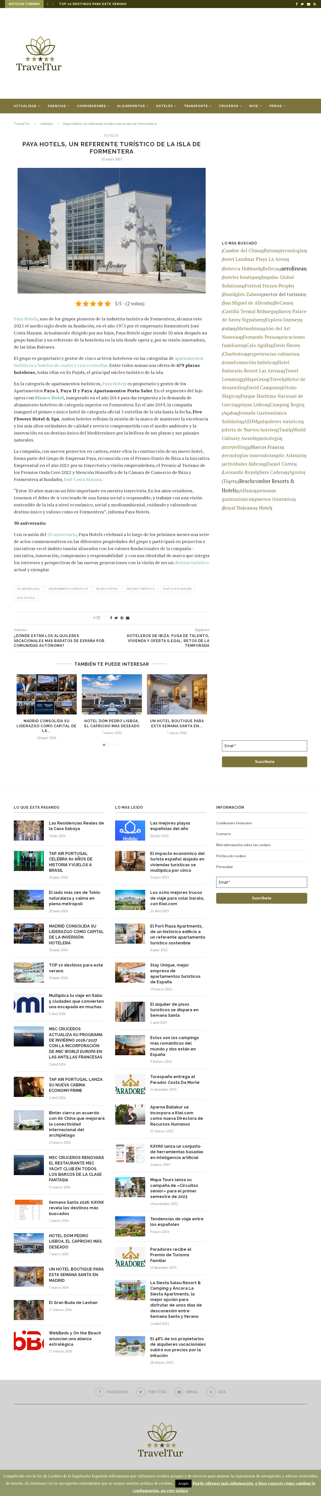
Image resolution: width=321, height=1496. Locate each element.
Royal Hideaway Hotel (247, 508)
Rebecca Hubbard (241, 269)
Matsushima (250, 328)
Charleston (234, 354)
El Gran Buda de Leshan (73, 1302)
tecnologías (293, 251)
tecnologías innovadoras (249, 455)
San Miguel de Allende (247, 303)
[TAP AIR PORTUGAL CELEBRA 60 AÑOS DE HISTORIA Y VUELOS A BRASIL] (29, 861)
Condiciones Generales (234, 823)
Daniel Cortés (280, 464)
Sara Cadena (273, 472)
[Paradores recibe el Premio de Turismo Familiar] (130, 1257)
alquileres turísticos (281, 421)
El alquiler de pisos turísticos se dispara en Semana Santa (174, 1010)
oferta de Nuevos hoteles (249, 430)
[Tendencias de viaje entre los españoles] (130, 1226)
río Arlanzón (291, 455)
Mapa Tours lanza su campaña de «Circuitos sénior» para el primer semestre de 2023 (174, 1188)
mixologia (270, 438)
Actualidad (25, 106)
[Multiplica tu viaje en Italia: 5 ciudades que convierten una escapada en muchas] (29, 1003)
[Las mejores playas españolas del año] (130, 831)
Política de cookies (231, 855)
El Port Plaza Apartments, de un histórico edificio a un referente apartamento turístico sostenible (177, 934)
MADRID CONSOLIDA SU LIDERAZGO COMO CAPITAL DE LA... (46, 726)
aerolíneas (293, 268)
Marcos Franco (267, 447)
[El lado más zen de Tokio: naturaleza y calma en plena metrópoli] (29, 900)
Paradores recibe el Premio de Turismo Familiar (170, 1255)
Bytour (271, 251)
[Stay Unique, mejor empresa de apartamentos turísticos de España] (130, 972)
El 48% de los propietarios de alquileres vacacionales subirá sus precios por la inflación (178, 1347)
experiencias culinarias (273, 354)
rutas (228, 328)
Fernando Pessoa (261, 337)
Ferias (275, 106)
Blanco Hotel (49, 398)
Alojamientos (131, 106)
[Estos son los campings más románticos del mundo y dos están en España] (130, 1045)
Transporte (196, 106)
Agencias (57, 106)
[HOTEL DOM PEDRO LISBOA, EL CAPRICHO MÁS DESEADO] (112, 694)
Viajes (20, 120)
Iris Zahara (249, 294)
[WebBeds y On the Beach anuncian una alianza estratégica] (29, 1340)
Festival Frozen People (269, 286)
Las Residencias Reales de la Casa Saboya (76, 826)
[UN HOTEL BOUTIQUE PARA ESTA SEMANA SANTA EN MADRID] (177, 694)
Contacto (223, 833)
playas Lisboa (252, 405)
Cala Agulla (258, 345)
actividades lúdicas (243, 464)
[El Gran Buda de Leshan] (29, 1310)
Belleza (270, 269)
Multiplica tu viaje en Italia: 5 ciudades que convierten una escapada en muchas (140, 4)
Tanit (284, 430)
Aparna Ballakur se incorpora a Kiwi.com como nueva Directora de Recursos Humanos (176, 1115)
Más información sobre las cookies (243, 844)
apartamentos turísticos (68, 589)
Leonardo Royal (240, 472)
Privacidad (224, 866)
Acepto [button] (183, 1483)
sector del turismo (284, 294)
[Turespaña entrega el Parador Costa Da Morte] (130, 1084)
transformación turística (249, 362)
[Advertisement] (210, 53)
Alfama (247, 491)
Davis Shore (286, 345)
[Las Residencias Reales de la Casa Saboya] (29, 831)
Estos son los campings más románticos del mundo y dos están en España (174, 1046)
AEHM (251, 421)
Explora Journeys (283, 320)
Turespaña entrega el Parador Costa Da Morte (175, 1079)
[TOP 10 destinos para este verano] (29, 972)
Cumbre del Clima (242, 251)
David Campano (263, 387)
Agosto (296, 472)
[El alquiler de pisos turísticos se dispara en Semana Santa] (130, 1012)
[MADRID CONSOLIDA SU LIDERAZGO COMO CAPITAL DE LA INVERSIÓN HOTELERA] (47, 694)
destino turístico (192, 562)
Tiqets (229, 481)
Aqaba (229, 413)
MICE (253, 106)
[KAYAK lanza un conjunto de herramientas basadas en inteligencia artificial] (130, 1154)
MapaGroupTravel (264, 379)
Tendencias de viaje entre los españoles (177, 1222)
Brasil (229, 294)
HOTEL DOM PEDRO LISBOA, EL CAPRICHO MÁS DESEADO (75, 1241)
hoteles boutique (241, 277)
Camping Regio (286, 405)
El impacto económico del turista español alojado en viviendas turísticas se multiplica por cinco (177, 862)
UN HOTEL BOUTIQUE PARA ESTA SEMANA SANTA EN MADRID (76, 1275)
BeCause (283, 303)
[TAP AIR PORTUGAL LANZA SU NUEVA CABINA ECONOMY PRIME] (29, 1087)
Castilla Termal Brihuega (249, 311)
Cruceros (228, 106)
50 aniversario (61, 534)
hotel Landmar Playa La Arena (255, 259)
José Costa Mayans (83, 479)
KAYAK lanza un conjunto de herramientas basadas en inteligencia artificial (176, 1152)
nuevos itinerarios (275, 499)
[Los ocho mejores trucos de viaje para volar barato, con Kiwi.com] (130, 900)
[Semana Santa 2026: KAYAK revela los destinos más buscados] (29, 1210)
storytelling (235, 447)
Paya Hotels (26, 319)
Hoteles (164, 106)
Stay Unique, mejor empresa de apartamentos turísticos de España (175, 973)
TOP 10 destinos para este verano (76, 968)
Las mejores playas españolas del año (170, 826)
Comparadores (91, 106)
